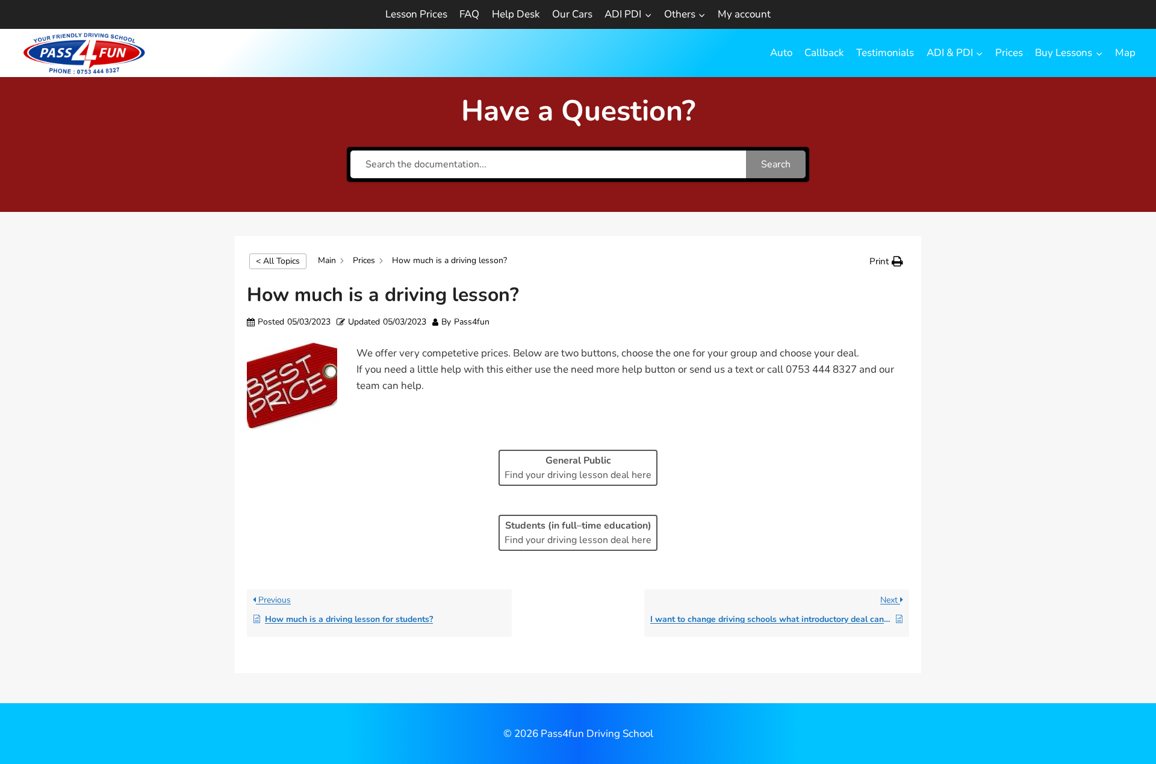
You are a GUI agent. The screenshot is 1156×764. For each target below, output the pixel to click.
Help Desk (516, 14)
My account (744, 14)
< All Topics (278, 261)
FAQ (469, 14)
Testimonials (885, 53)
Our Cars (572, 14)
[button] (886, 261)
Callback (824, 53)
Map (1125, 53)
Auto (781, 53)
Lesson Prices (416, 14)
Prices (1009, 53)
